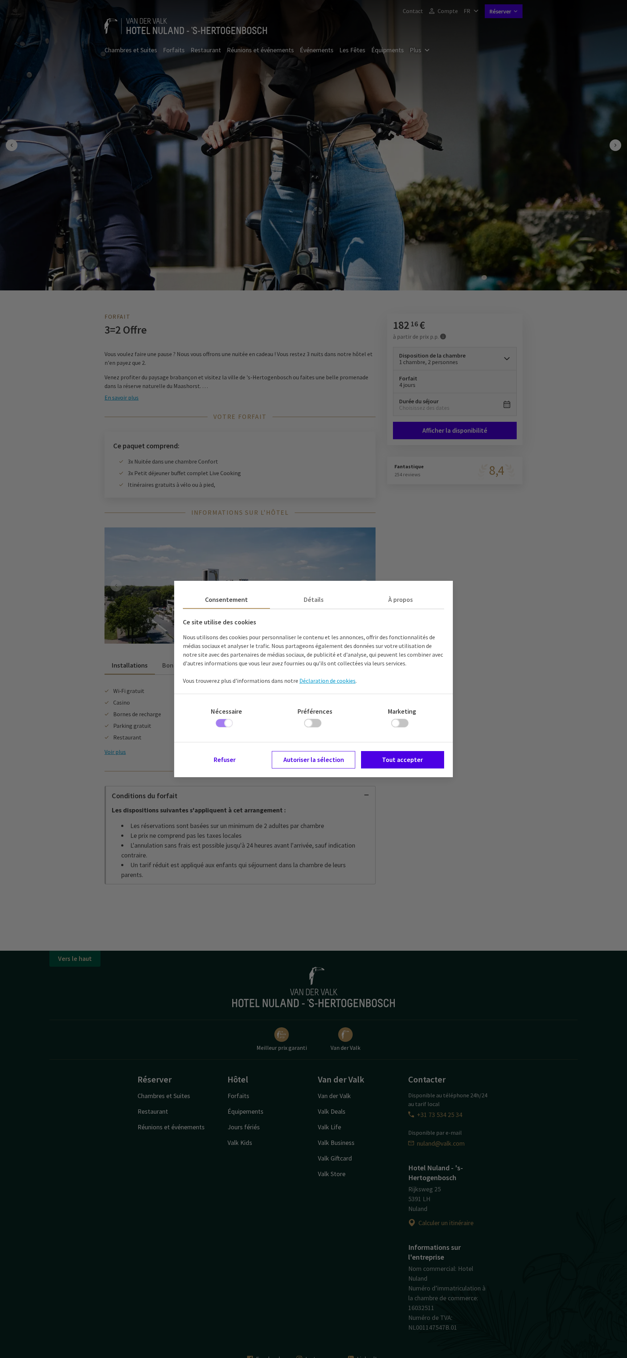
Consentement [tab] (226, 599)
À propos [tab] (400, 599)
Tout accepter (402, 759)
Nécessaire (226, 711)
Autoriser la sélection (313, 759)
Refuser (224, 759)
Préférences (315, 711)
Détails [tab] (314, 599)
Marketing (402, 711)
